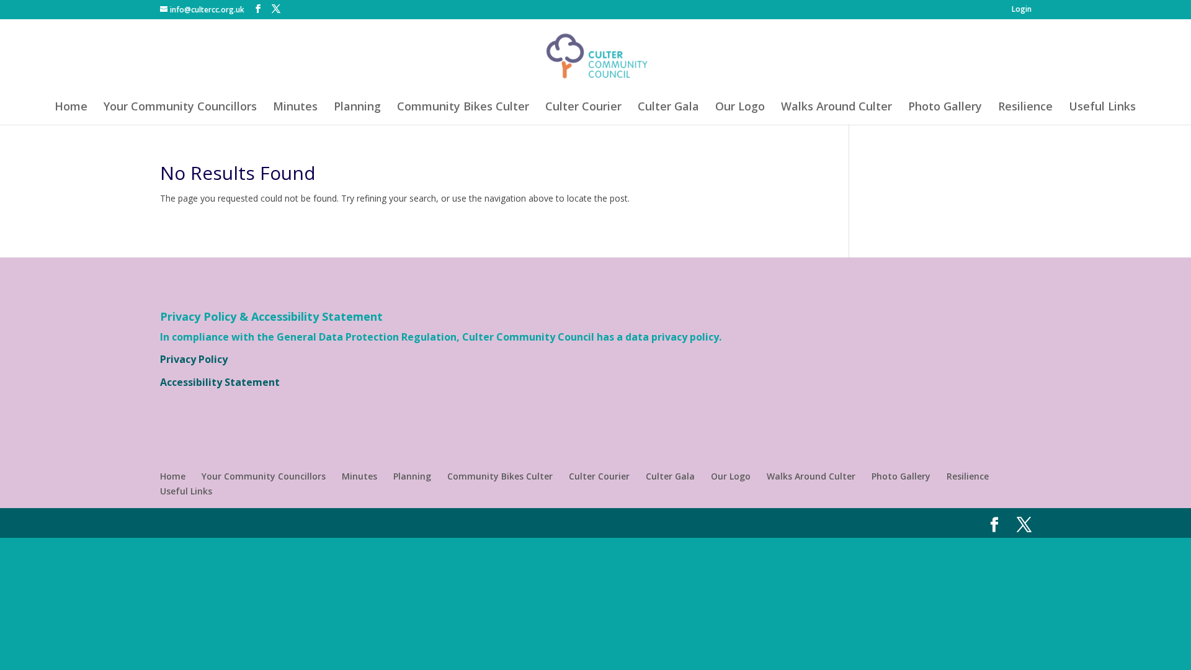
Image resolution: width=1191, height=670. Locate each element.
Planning (357, 108)
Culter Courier (583, 108)
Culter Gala (668, 108)
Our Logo (740, 108)
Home (71, 108)
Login (1022, 10)
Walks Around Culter (836, 108)
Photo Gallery (945, 108)
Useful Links (1102, 108)
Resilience (1025, 108)
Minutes (295, 108)
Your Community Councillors (180, 108)
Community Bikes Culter (463, 108)
